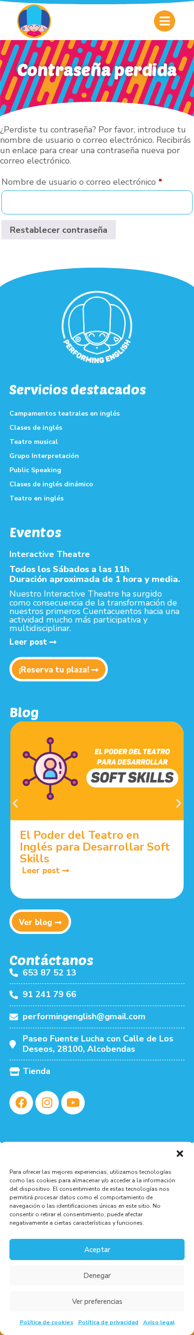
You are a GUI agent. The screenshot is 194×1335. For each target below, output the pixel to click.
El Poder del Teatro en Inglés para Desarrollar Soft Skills (95, 846)
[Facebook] (21, 1102)
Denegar (97, 1275)
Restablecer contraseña (58, 230)
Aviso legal (159, 1322)
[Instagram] (47, 1102)
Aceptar (97, 1249)
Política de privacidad (108, 1322)
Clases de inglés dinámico (51, 484)
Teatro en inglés (36, 498)
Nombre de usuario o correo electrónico (97, 180)
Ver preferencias (97, 1301)
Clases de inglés (35, 427)
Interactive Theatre (49, 554)
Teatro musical (33, 441)
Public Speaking (35, 470)
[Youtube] (73, 1102)
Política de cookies (46, 1322)
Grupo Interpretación (44, 455)
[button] (180, 1153)
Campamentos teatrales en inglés (64, 413)
